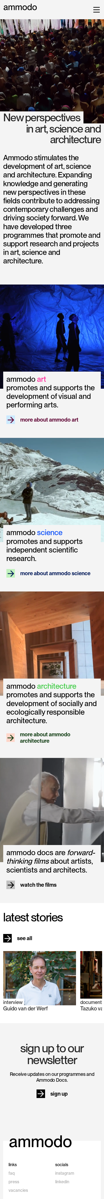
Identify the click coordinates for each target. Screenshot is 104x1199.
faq (12, 1173)
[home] (20, 7)
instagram (64, 1173)
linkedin (62, 1181)
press (14, 1181)
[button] (95, 9)
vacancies (18, 1190)
